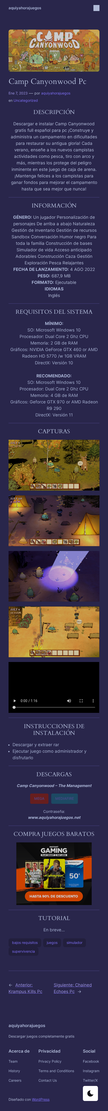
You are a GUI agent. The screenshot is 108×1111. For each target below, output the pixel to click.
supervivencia (23, 951)
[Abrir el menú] (96, 8)
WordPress (40, 1099)
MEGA (39, 798)
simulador (74, 942)
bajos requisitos (25, 942)
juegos (52, 942)
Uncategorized (26, 100)
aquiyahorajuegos (25, 8)
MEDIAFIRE (64, 798)
